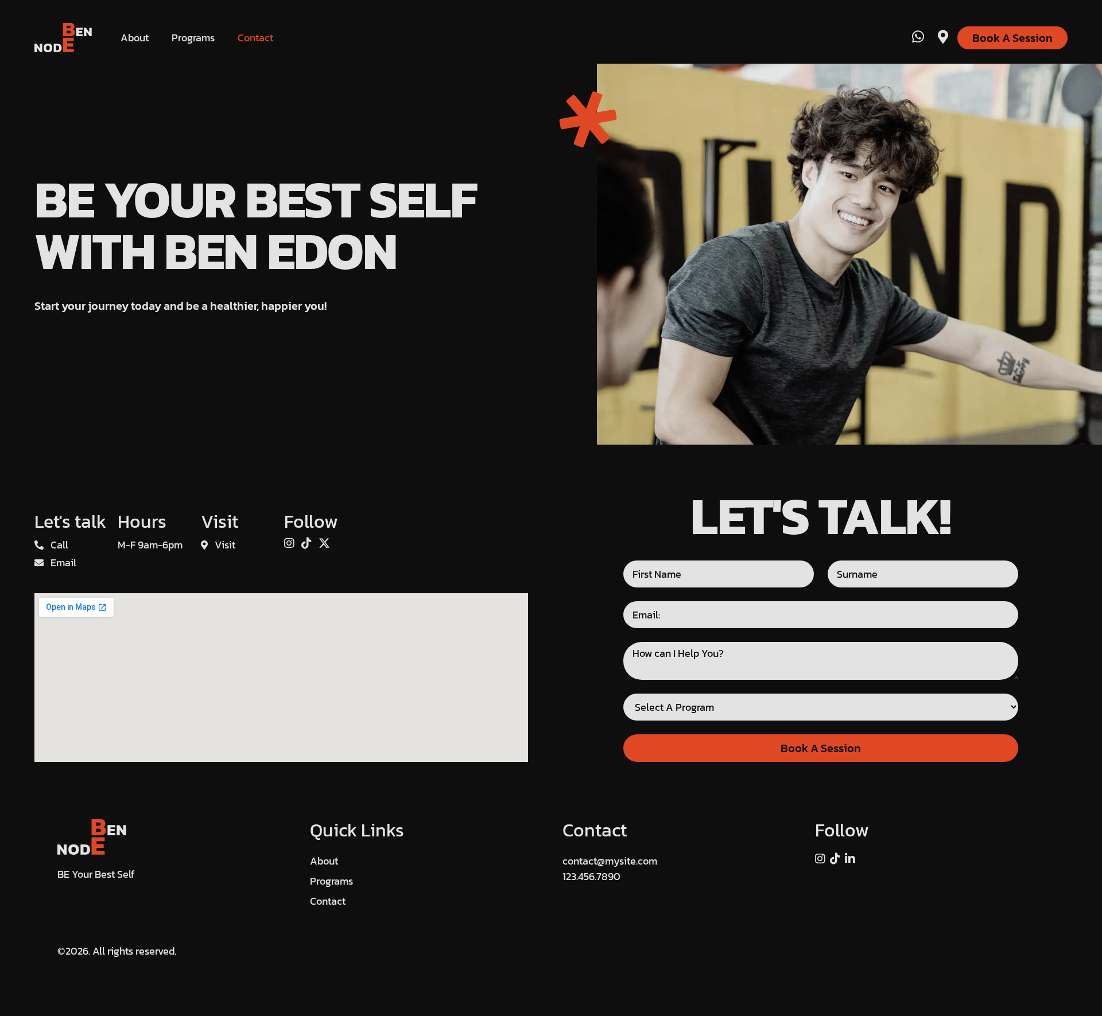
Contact (255, 37)
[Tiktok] (306, 544)
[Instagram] (289, 544)
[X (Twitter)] (324, 544)
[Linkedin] (850, 859)
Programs (193, 37)
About (135, 37)
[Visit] (943, 37)
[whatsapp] (918, 37)
